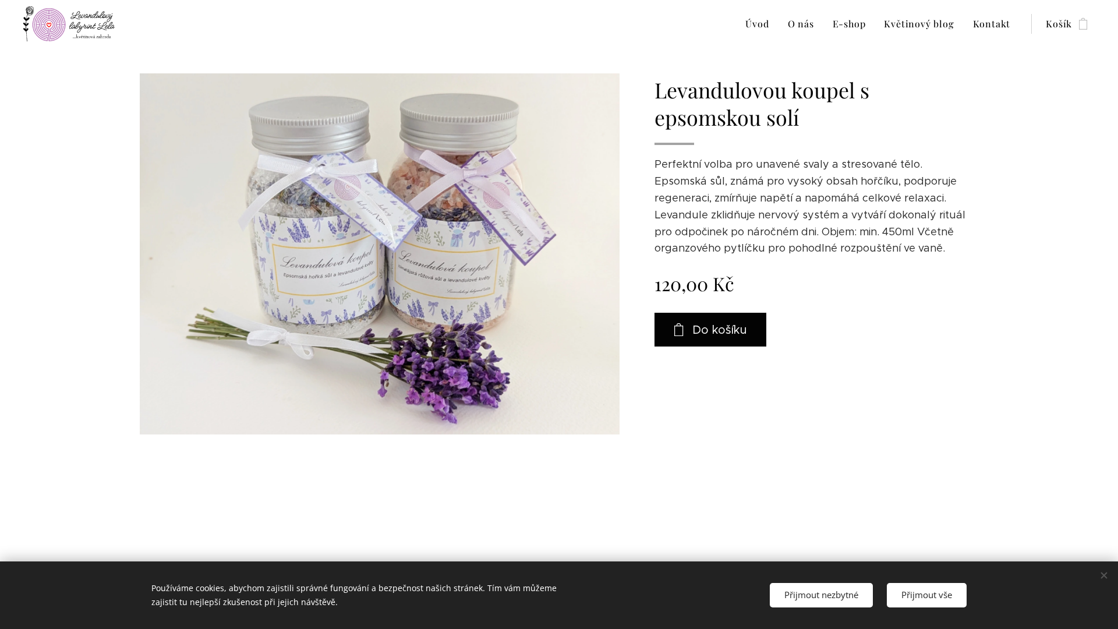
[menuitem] (760, 23)
